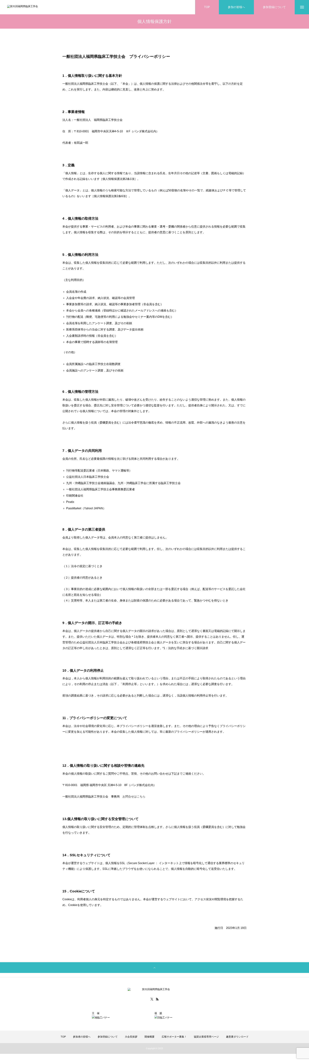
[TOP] (154, 967)
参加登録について (108, 1036)
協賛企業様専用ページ (206, 1036)
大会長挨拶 (131, 1036)
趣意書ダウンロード (237, 1036)
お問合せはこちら (133, 796)
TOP (63, 1036)
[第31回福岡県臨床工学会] (34, 7)
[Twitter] (152, 999)
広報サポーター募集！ (174, 1036)
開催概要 (149, 1036)
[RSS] (157, 999)
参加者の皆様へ (81, 1036)
